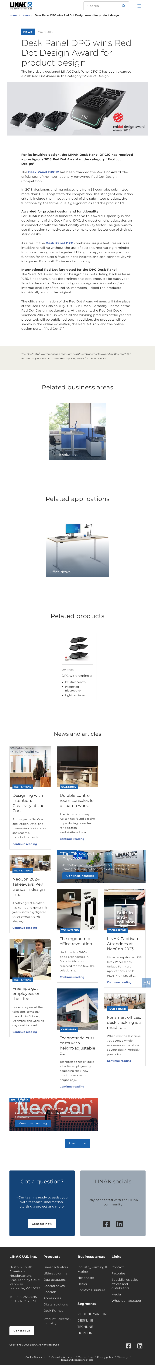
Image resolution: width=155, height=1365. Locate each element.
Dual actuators (54, 1279)
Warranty (122, 1357)
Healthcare (86, 1278)
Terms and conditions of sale (77, 1360)
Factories (118, 1273)
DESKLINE (85, 1320)
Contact (118, 1267)
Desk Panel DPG (59, 243)
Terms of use (85, 1357)
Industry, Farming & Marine (92, 1269)
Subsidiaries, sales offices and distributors (125, 1284)
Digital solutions (55, 1304)
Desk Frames (53, 1310)
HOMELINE (86, 1333)
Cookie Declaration (36, 1357)
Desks (82, 1284)
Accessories (52, 1298)
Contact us (21, 1330)
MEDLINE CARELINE (93, 1314)
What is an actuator (126, 1300)
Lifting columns (55, 1273)
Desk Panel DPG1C (43, 172)
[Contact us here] (146, 983)
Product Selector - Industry (57, 1321)
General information (62, 1357)
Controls (49, 1292)
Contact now (42, 1223)
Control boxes (54, 1286)
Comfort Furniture (91, 1290)
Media (116, 1294)
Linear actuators (55, 1267)
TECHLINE (85, 1327)
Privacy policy (105, 1357)
